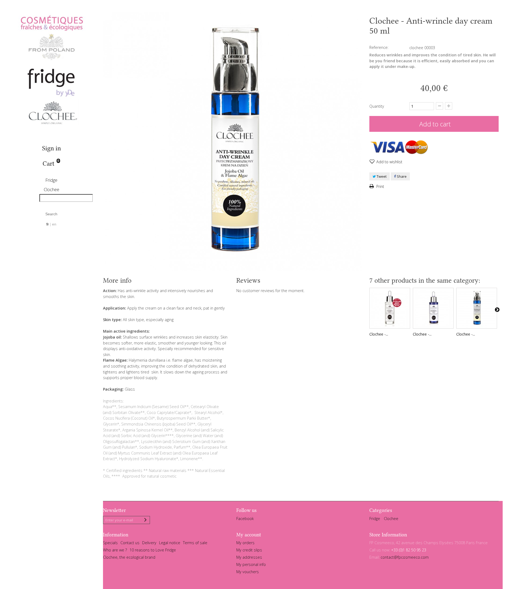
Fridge (51, 180)
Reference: (378, 47)
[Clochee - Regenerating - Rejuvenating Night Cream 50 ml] (476, 308)
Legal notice (169, 542)
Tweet (381, 176)
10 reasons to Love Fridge (153, 549)
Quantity (376, 106)
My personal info (251, 564)
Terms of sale (195, 542)
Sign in (51, 148)
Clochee (51, 189)
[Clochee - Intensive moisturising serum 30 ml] (389, 308)
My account (248, 535)
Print (379, 186)
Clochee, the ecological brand (129, 557)
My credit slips (249, 549)
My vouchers (247, 571)
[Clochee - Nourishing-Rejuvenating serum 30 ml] (433, 308)
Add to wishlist (388, 161)
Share (401, 176)
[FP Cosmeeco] (51, 70)
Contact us (129, 542)
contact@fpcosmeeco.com (405, 557)
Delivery (149, 542)
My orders (245, 542)
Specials (110, 542)
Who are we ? (115, 549)
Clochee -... (378, 334)
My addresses (249, 557)
